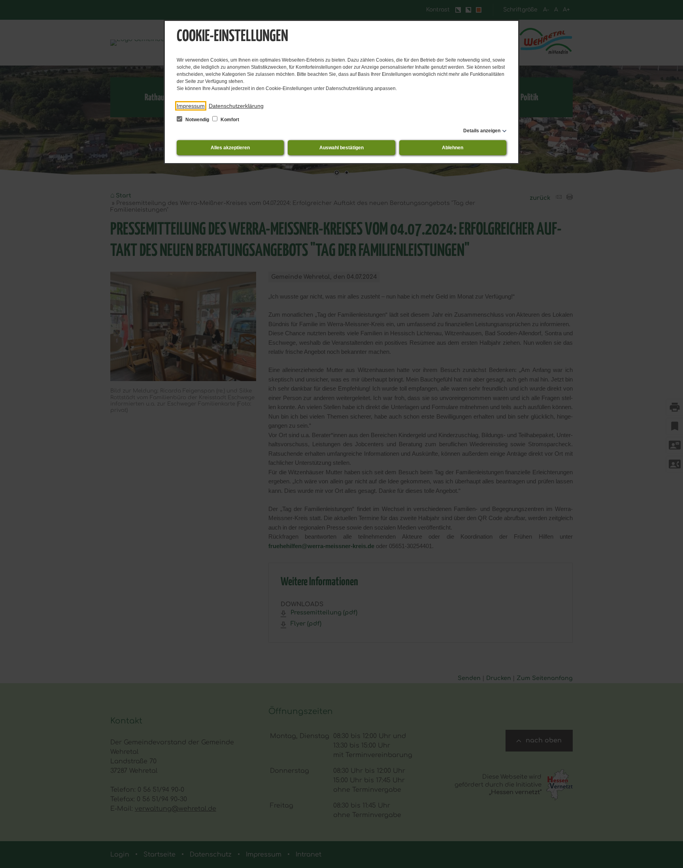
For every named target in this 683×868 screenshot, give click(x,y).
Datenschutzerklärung (236, 106)
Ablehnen (452, 147)
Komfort (229, 119)
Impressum (191, 106)
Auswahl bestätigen (341, 147)
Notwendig (197, 119)
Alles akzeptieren (230, 147)
